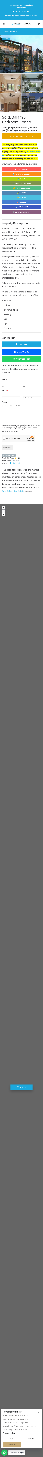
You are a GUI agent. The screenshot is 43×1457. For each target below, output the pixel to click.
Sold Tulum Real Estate (13, 491)
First (3, 386)
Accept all (11, 1444)
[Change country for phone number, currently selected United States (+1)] (4, 406)
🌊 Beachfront (21, 169)
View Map (21, 1087)
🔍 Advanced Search (21, 212)
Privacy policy (9, 1433)
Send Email (7, 448)
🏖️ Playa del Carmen (21, 174)
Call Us (23, 344)
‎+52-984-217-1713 (22, 11)
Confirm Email (27, 398)
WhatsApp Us (23, 359)
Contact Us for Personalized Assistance (21, 6)
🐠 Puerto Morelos (21, 188)
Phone (5, 402)
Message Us (23, 351)
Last (24, 386)
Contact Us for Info (21, 136)
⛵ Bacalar (21, 202)
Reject (12, 1438)
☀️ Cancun (21, 197)
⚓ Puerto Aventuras (21, 183)
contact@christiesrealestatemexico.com (22, 16)
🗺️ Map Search (21, 207)
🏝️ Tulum (21, 179)
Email (5, 391)
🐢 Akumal (21, 193)
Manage (31, 1438)
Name (5, 379)
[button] (13, 1452)
